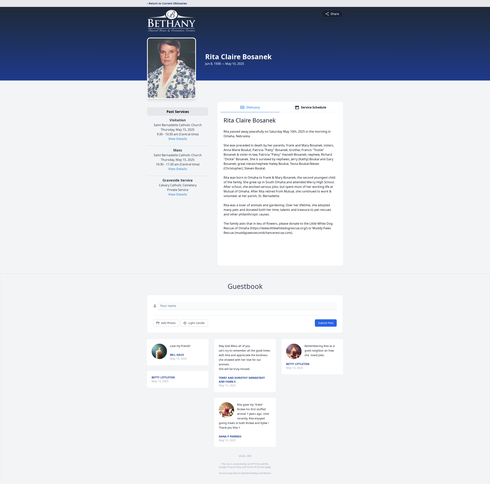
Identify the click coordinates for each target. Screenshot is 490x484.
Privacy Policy (234, 467)
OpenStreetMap (249, 473)
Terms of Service (255, 467)
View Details (177, 139)
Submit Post (325, 323)
